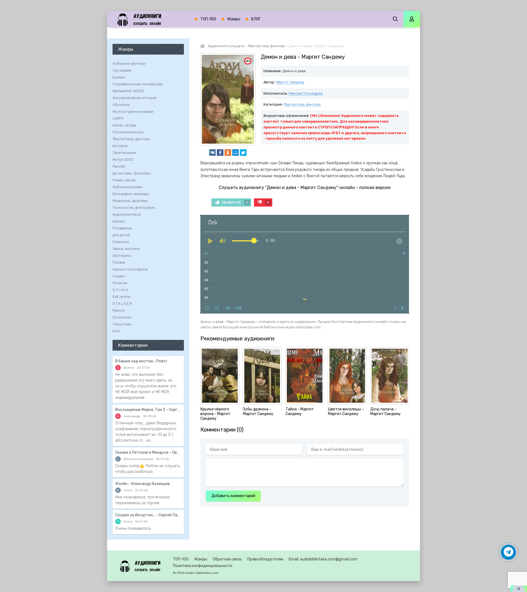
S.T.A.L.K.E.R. (123, 303)
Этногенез (122, 317)
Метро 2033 (123, 159)
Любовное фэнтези (129, 63)
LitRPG (118, 118)
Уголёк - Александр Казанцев (142, 483)
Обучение (121, 105)
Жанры (233, 19)
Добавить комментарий (233, 496)
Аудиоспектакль (127, 214)
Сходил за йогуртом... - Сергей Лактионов (148, 515)
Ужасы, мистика (126, 249)
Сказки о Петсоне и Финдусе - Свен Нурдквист (148, 452)
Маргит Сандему (290, 82)
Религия (120, 283)
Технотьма (122, 324)
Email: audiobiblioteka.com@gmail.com (323, 559)
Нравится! (235, 202)
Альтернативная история (134, 98)
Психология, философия (134, 207)
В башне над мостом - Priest (141, 361)
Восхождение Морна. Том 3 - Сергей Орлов (148, 409)
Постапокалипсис (128, 132)
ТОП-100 (208, 19)
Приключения (124, 153)
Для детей (121, 235)
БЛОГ (256, 19)
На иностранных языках (133, 111)
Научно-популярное (130, 269)
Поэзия (119, 262)
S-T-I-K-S (120, 290)
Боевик (119, 77)
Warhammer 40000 (128, 91)
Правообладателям (265, 559)
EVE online (121, 297)
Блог (117, 331)
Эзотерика (122, 255)
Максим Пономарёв (306, 93)
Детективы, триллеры (132, 173)
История (120, 146)
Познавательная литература (137, 84)
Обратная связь (227, 559)
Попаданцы (122, 228)
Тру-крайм (122, 70)
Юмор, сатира (124, 125)
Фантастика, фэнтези (302, 104)
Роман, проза (124, 180)
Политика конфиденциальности (202, 565)
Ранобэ (119, 166)
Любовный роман (127, 187)
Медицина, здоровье (130, 201)
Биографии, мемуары (131, 194)
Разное (119, 310)
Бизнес (119, 221)
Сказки (119, 276)
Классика (121, 242)
